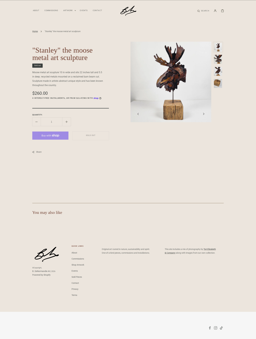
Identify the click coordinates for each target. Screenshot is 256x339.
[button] (203, 10)
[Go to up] (251, 334)
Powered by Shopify (41, 275)
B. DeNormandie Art (41, 271)
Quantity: (37, 115)
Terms (74, 295)
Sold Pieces (77, 277)
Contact (75, 283)
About (74, 253)
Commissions (78, 259)
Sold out (90, 135)
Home (35, 31)
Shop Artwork (78, 265)
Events (75, 271)
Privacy (75, 289)
